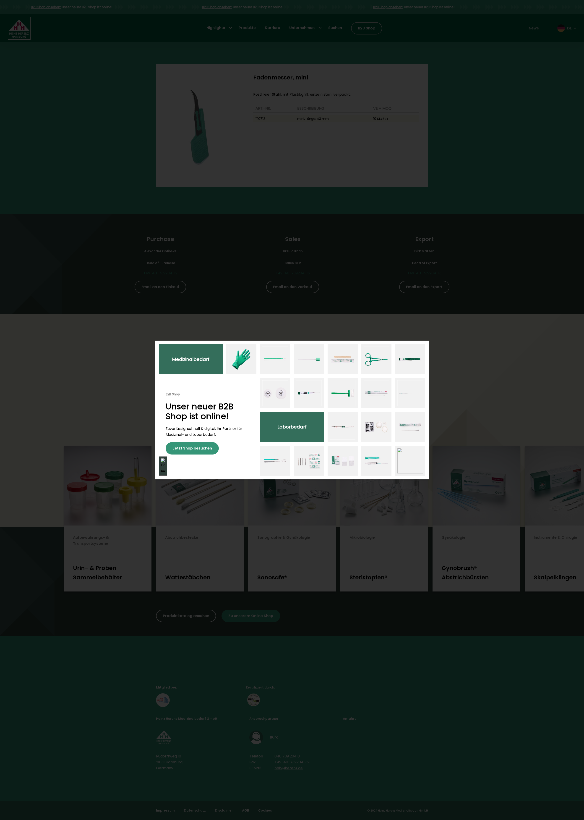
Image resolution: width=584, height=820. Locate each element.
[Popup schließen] (163, 466)
